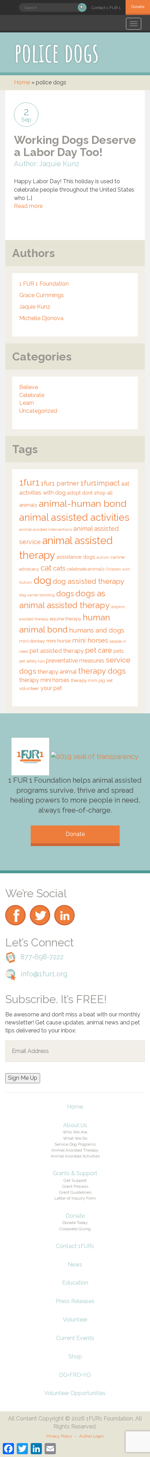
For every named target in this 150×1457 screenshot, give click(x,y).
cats (59, 568)
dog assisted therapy (88, 581)
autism (103, 557)
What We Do (75, 1138)
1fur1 (29, 482)
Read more (28, 206)
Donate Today (75, 1222)
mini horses (90, 640)
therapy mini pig (88, 680)
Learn (26, 403)
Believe (28, 387)
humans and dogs (96, 630)
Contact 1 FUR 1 (106, 7)
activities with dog (42, 492)
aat (125, 483)
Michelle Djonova (41, 318)
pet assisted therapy (57, 650)
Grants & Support (75, 1173)
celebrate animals (85, 569)
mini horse (58, 641)
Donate (137, 6)
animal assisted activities (74, 517)
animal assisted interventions (45, 529)
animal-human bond (83, 503)
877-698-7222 (42, 957)
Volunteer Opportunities (75, 1393)
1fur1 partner (60, 483)
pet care (98, 650)
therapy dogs (102, 670)
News (75, 1264)
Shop (75, 1356)
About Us (75, 1125)
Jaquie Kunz (34, 306)
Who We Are (75, 1132)
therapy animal (57, 671)
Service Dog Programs (75, 1144)
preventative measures (75, 660)
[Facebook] (15, 903)
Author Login (91, 1436)
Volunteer (75, 1319)
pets (118, 651)
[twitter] (40, 903)
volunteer (29, 688)
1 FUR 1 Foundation (44, 283)
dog (42, 580)
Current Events (75, 1338)
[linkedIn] (64, 903)
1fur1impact (100, 483)
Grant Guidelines (75, 1192)
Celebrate (31, 395)
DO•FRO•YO (75, 1375)
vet (109, 680)
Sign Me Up (22, 1078)
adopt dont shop (86, 493)
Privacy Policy (59, 1436)
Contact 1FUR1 (75, 1246)
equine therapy (65, 618)
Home (22, 82)
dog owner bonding (37, 595)
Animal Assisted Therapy (75, 1150)
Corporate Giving (75, 1228)
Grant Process (75, 1186)
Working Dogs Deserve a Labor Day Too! (75, 145)
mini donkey (32, 641)
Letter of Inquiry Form (75, 1198)
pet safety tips (32, 661)
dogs (65, 593)
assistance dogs (76, 557)
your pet (51, 688)
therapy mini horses (44, 680)
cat (46, 567)
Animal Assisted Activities (75, 1156)
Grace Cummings (41, 295)
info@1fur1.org (44, 974)
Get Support (75, 1180)
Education (75, 1282)
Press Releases (75, 1301)
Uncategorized (38, 411)
